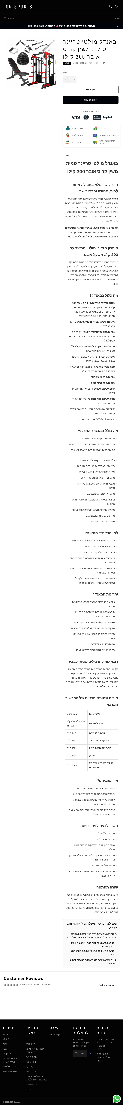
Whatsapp (55, 1034)
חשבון (117, 18)
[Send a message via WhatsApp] (117, 1098)
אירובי (29, 1066)
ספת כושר (31, 1057)
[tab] (67, 155)
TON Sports (18, 6)
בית (28, 1039)
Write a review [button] (107, 985)
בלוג (5, 1044)
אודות (6, 1034)
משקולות (30, 1044)
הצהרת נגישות (10, 1071)
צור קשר (7, 1053)
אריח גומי (31, 1071)
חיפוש (6, 1039)
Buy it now (91, 100)
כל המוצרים (32, 1084)
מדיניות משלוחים (11, 1066)
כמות (65, 73)
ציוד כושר (31, 1061)
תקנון (5, 1048)
